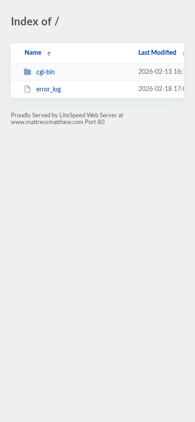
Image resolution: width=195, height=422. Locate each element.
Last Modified (157, 53)
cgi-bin (45, 72)
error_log (48, 89)
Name (32, 53)
